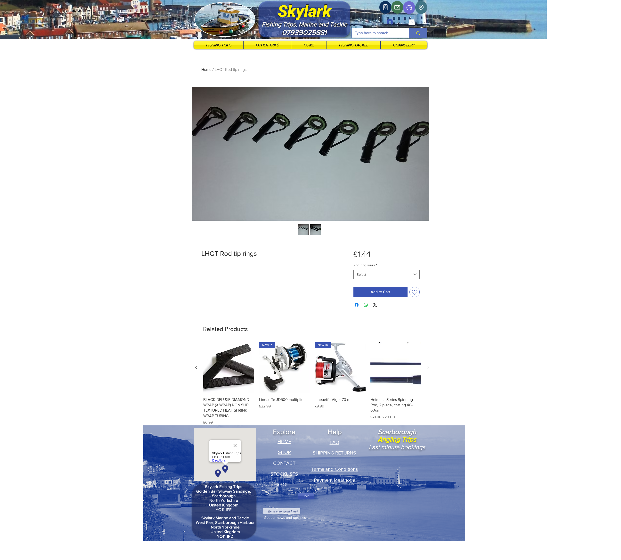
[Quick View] (228, 367)
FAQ (334, 442)
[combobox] (386, 274)
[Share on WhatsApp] (366, 305)
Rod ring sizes (365, 265)
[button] (411, 21)
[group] (312, 384)
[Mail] (397, 7)
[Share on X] (375, 305)
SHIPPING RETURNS (334, 452)
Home (206, 69)
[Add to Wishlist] (414, 292)
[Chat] (409, 7)
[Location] (421, 7)
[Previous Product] (196, 367)
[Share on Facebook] (357, 305)
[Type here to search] (418, 33)
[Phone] (385, 7)
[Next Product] (428, 367)
